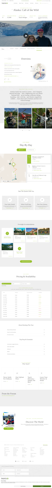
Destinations (15, 3)
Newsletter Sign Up (42, 451)
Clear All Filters (4, 285)
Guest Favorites (15, 452)
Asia (4, 450)
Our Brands (31, 3)
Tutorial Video (32, 450)
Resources (36, 3)
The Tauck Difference (24, 451)
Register (31, 449)
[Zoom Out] (1, 181)
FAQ (40, 448)
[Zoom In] (1, 180)
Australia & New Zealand (7, 451)
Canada (5, 452)
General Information (42, 449)
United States (5, 455)
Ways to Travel (21, 3)
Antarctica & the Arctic (6, 449)
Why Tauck (26, 3)
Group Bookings (41, 450)
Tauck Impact (23, 450)
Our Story (23, 449)
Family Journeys (15, 451)
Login (31, 454)
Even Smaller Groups (15, 449)
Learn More (4, 381)
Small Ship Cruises (15, 455)
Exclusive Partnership (15, 450)
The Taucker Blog (24, 452)
